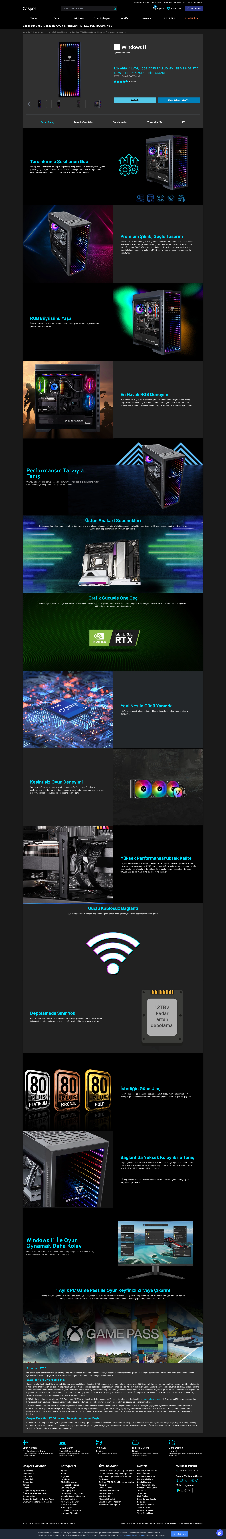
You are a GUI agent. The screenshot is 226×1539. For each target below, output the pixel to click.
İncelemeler (120, 122)
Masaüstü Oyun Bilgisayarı (59, 32)
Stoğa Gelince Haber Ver (178, 100)
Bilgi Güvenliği (144, 1523)
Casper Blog (167, 2)
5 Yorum (132, 81)
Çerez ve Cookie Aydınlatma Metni (132, 1535)
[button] (29, 104)
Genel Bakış (47, 122)
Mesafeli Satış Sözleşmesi (179, 1523)
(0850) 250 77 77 (189, 1470)
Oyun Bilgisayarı (39, 32)
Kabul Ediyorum (180, 1534)
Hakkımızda (198, 2)
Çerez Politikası (132, 1523)
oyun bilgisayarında (152, 1399)
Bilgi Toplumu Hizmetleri (159, 1523)
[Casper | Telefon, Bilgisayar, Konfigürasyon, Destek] (39, 9)
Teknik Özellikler (83, 122)
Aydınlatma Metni (196, 1523)
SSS (183, 122)
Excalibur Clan (179, 2)
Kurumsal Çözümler (141, 2)
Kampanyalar (156, 2)
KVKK (123, 1523)
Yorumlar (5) (154, 122)
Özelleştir (135, 100)
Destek (189, 2)
